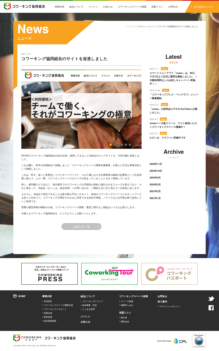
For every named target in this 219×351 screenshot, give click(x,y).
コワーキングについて (92, 301)
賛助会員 (125, 321)
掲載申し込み (127, 305)
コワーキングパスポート (55, 309)
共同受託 (48, 301)
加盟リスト (157, 6)
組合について (76, 6)
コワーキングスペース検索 (132, 6)
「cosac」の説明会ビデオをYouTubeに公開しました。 (173, 110)
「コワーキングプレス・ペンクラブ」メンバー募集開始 (174, 96)
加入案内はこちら (203, 6)
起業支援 (48, 312)
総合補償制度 (50, 320)
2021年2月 (155, 191)
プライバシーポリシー (169, 306)
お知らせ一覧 (81, 226)
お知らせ (108, 6)
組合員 (124, 317)
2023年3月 (155, 184)
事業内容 (59, 6)
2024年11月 (156, 164)
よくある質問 (88, 309)
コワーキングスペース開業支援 (58, 305)
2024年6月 (155, 177)
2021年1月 (155, 198)
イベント (93, 6)
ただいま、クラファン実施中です (168, 137)
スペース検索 (127, 301)
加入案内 (162, 301)
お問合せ (173, 6)
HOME (21, 296)
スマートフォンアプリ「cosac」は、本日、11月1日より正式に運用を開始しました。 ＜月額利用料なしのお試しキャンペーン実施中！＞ (173, 78)
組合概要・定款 (89, 305)
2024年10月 (156, 171)
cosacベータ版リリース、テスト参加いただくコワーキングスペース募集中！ (173, 125)
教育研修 (48, 316)
